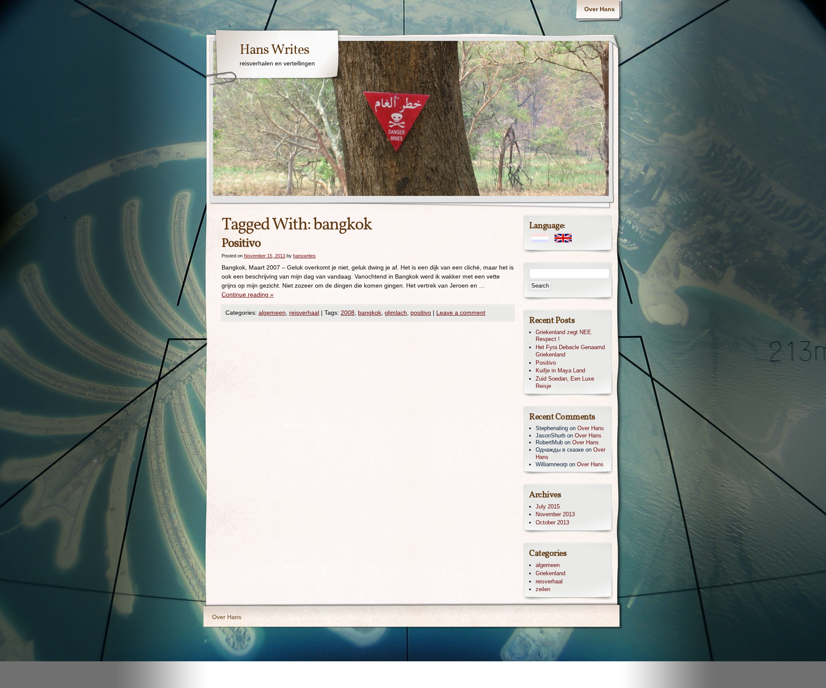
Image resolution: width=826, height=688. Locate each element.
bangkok (369, 312)
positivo (420, 312)
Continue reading (248, 294)
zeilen (543, 589)
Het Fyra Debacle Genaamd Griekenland (570, 351)
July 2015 (548, 506)
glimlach (396, 312)
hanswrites (304, 255)
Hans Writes (274, 50)
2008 (347, 312)
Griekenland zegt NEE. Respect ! (564, 336)
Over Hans (599, 9)
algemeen (272, 312)
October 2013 (552, 522)
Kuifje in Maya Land (560, 370)
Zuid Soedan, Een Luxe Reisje (565, 382)
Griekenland (550, 573)
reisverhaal (304, 312)
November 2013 (555, 514)
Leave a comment (460, 312)
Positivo (241, 243)
